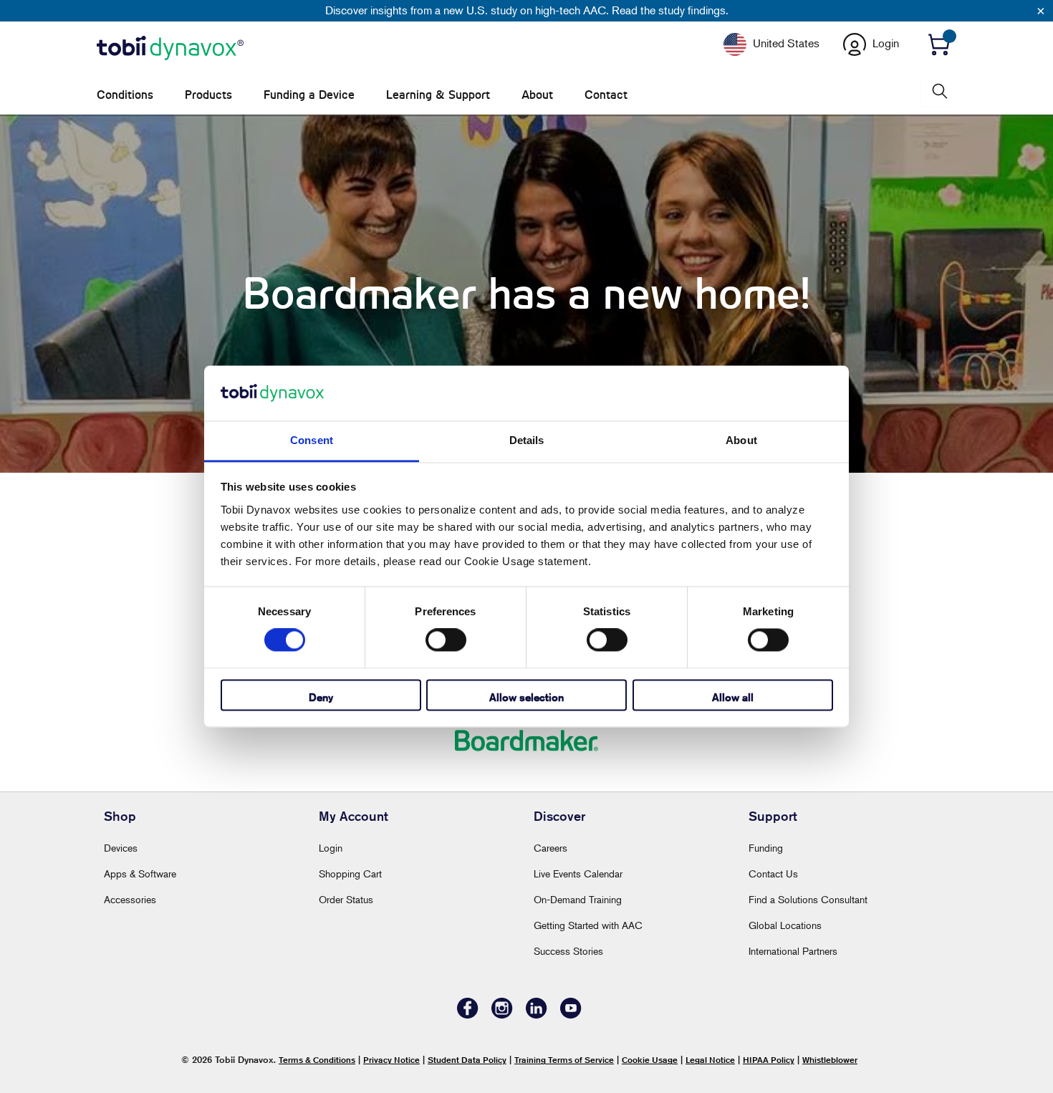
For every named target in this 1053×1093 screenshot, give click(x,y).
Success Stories (568, 951)
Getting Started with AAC (588, 925)
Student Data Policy (467, 1059)
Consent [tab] (311, 440)
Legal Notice (710, 1059)
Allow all (733, 697)
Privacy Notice (391, 1059)
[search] (938, 91)
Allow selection (526, 697)
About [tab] (741, 440)
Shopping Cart (350, 873)
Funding (766, 848)
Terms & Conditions (317, 1059)
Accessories (130, 899)
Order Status (346, 899)
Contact (606, 95)
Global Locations (785, 925)
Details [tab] (526, 440)
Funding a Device (309, 95)
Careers (550, 848)
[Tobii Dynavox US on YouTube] (571, 1014)
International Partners (793, 951)
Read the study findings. (670, 10)
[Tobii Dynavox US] (170, 49)
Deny (321, 697)
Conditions (125, 95)
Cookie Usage (650, 1059)
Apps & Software (140, 873)
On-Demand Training (578, 899)
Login (330, 848)
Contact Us (773, 873)
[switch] (445, 640)
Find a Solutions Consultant (808, 899)
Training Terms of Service (564, 1059)
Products (208, 95)
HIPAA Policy (768, 1059)
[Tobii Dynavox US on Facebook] (468, 1014)
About (537, 95)
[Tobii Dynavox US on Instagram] (502, 1014)
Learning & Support (438, 95)
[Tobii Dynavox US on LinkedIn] (536, 1014)
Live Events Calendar (578, 873)
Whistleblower (829, 1059)
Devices (121, 848)
